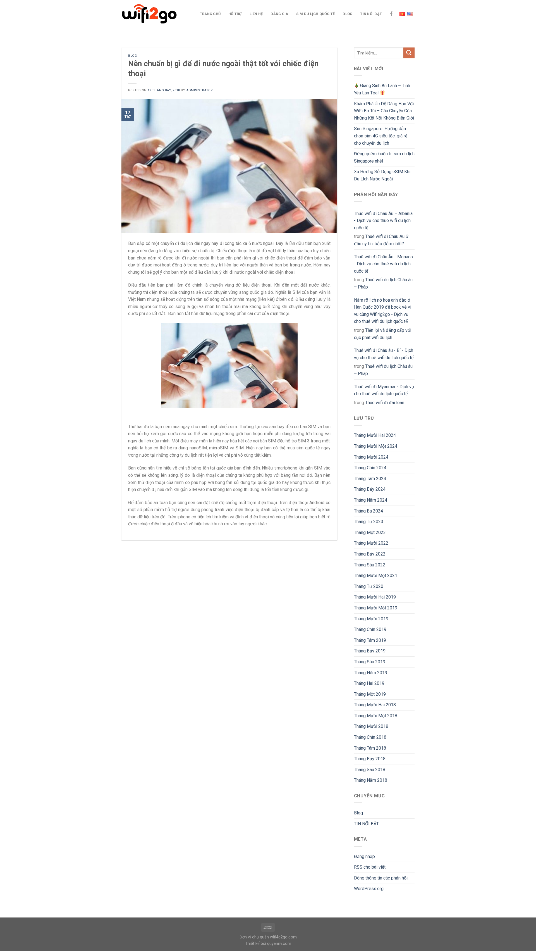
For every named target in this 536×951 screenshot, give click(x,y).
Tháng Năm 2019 (370, 672)
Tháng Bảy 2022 (370, 554)
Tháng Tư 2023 (368, 521)
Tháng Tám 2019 (370, 640)
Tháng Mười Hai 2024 (375, 435)
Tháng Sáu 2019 (369, 661)
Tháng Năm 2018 (370, 780)
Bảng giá (279, 14)
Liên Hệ (256, 14)
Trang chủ (210, 14)
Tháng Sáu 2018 (369, 769)
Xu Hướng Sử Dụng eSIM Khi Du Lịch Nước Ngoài (382, 175)
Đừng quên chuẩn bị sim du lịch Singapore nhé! (384, 157)
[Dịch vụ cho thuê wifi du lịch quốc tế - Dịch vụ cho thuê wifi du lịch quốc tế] (149, 14)
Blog (347, 14)
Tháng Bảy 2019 (370, 651)
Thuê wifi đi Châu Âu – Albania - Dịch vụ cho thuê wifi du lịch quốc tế (383, 220)
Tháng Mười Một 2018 (375, 715)
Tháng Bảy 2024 (370, 489)
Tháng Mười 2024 (371, 457)
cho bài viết (370, 867)
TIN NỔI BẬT (371, 14)
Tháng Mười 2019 (371, 618)
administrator (199, 90)
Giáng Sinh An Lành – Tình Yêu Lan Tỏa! (382, 89)
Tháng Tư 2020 (368, 586)
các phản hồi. (381, 878)
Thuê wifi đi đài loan (384, 402)
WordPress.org (369, 888)
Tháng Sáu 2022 (369, 565)
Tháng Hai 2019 (369, 683)
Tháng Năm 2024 (370, 500)
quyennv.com (279, 943)
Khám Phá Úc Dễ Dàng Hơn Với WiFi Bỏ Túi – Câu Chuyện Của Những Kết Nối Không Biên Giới (384, 111)
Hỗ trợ (235, 14)
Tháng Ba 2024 (368, 511)
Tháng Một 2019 (370, 694)
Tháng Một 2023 (370, 532)
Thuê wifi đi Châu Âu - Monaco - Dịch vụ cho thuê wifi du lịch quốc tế (383, 264)
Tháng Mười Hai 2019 (375, 597)
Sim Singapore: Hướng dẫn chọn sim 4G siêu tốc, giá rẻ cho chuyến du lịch (380, 136)
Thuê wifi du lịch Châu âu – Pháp (383, 283)
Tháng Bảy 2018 (370, 758)
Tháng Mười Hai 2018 (375, 704)
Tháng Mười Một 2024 (375, 446)
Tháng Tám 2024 (370, 478)
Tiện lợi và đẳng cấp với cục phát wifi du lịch (382, 334)
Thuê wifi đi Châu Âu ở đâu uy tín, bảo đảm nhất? (381, 240)
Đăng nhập (364, 856)
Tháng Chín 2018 (370, 737)
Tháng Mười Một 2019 (375, 608)
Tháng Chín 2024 (370, 467)
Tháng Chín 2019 (370, 629)
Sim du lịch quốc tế (315, 14)
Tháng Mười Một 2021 (375, 575)
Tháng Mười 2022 (371, 543)
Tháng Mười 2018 (371, 726)
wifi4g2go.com (283, 937)
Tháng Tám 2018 (370, 748)
